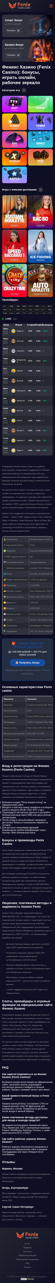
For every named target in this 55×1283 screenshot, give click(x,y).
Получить (11, 30)
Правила (28, 1247)
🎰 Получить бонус (28, 662)
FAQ (27, 1263)
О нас (27, 1243)
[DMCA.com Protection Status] (27, 1280)
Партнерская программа (27, 1259)
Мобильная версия (27, 1255)
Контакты (27, 1251)
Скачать (27, 1267)
